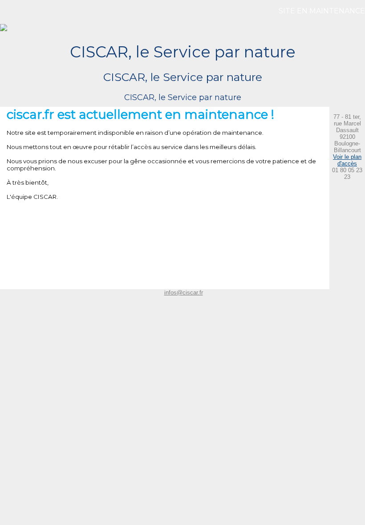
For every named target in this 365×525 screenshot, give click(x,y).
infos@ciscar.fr (183, 292)
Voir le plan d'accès (347, 160)
